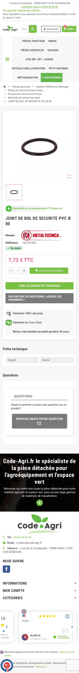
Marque (10, 235)
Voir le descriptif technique (39, 285)
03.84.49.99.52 (50, 6)
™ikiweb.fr (40, 666)
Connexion (51, 28)
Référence (12, 242)
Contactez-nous (29, 6)
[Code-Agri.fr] (10, 28)
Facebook (6, 569)
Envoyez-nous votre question (39, 419)
